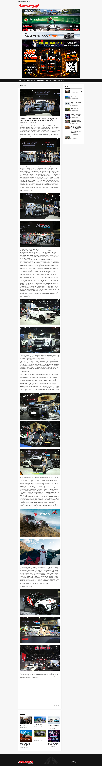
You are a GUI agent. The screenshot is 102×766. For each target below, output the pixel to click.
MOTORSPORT (48, 80)
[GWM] (51, 35)
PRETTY (62, 80)
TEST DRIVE (54, 80)
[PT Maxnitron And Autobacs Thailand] (51, 20)
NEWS (24, 80)
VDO (59, 80)
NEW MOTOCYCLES (40, 80)
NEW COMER (33, 80)
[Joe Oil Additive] (51, 62)
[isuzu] (51, 27)
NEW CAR (28, 80)
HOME (20, 80)
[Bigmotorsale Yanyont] (51, 43)
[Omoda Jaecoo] (51, 12)
